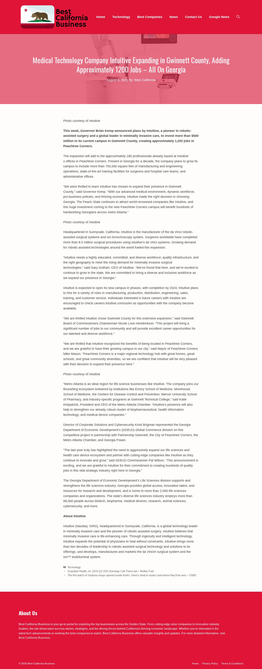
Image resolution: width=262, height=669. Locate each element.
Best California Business (34, 637)
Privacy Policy (210, 663)
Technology (121, 17)
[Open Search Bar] (238, 17)
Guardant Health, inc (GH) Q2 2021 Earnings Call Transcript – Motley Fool (111, 571)
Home (100, 17)
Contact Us (193, 17)
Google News (219, 17)
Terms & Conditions (232, 663)
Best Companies (149, 17)
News (173, 17)
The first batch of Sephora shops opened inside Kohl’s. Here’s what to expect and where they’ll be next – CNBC (132, 575)
